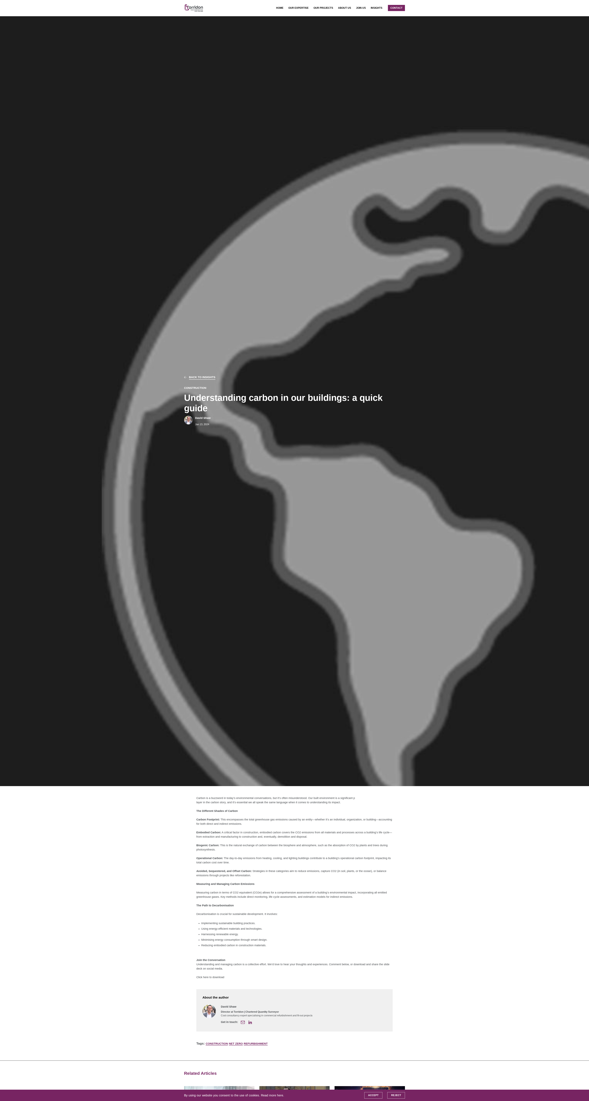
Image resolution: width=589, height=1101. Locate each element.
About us (344, 8)
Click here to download (210, 977)
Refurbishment (256, 1043)
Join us (361, 8)
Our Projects (323, 8)
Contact (396, 8)
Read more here (272, 1095)
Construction (195, 387)
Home (279, 8)
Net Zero (236, 1043)
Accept (373, 1095)
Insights (376, 8)
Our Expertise (298, 8)
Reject (396, 1095)
